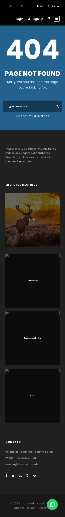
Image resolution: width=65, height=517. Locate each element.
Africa (32, 219)
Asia (32, 395)
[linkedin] (11, 5)
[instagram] (22, 5)
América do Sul (33, 338)
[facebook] (5, 5)
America (33, 280)
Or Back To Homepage (32, 116)
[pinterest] (16, 5)
